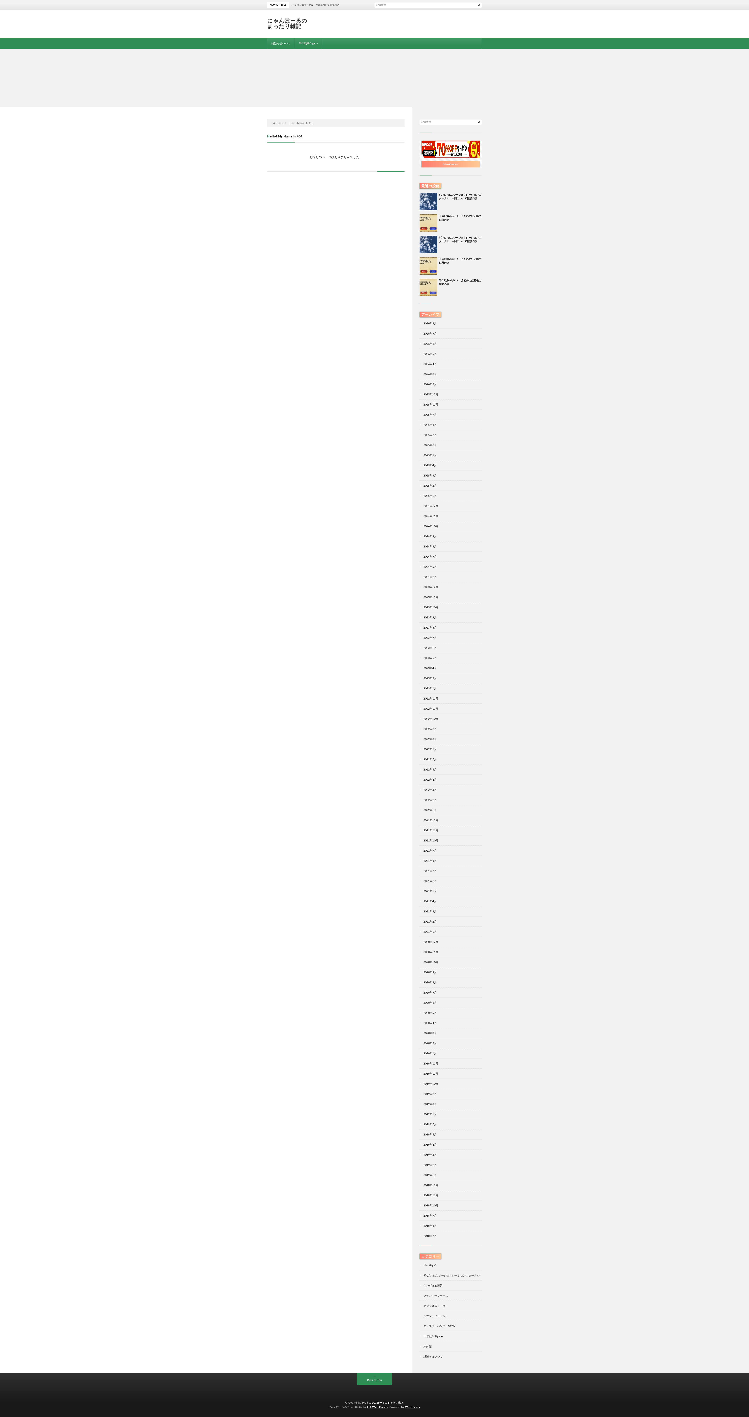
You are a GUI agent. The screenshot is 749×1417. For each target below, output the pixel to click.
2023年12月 (430, 587)
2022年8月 (430, 739)
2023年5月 (430, 658)
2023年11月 (430, 597)
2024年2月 (430, 576)
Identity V (429, 1265)
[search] (479, 5)
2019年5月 (430, 1134)
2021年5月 (430, 891)
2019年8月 (430, 1104)
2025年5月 (430, 455)
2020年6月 (430, 1002)
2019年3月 (430, 1154)
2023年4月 (430, 668)
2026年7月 (430, 333)
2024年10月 (430, 526)
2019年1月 (430, 1175)
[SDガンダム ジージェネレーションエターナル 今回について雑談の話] (428, 201)
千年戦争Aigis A (308, 43)
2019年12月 (430, 1063)
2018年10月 (430, 1205)
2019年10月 (430, 1083)
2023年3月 (430, 678)
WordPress (412, 1407)
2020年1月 (430, 1053)
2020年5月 (430, 1012)
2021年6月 (430, 881)
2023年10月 (430, 607)
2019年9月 (430, 1094)
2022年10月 (430, 718)
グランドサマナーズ (435, 1295)
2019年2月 (430, 1164)
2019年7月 (430, 1114)
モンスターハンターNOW (439, 1326)
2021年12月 (430, 820)
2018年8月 (430, 1225)
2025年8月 (430, 424)
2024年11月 (430, 516)
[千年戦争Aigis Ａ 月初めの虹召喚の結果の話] (428, 223)
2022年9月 (430, 729)
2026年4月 (430, 364)
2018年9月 (430, 1215)
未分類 (427, 1346)
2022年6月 (430, 759)
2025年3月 (430, 475)
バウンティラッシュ (435, 1316)
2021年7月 (430, 870)
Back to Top (374, 1380)
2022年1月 (430, 810)
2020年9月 (430, 972)
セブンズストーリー (435, 1305)
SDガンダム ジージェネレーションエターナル (451, 1275)
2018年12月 (430, 1185)
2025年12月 (430, 394)
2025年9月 (430, 414)
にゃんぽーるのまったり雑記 (287, 23)
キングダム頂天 (433, 1285)
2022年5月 (430, 769)
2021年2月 (430, 921)
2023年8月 (430, 627)
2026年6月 (430, 343)
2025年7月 (430, 435)
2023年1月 (430, 688)
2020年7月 (430, 992)
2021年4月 (430, 901)
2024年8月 (430, 546)
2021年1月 (430, 931)
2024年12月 (430, 505)
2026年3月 (430, 374)
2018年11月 (430, 1195)
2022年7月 (430, 749)
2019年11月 (430, 1073)
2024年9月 (430, 536)
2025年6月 (430, 445)
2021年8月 (430, 860)
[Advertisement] (374, 78)
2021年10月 (430, 840)
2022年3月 (430, 789)
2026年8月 (430, 323)
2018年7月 (430, 1235)
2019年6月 (430, 1124)
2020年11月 (430, 952)
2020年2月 (430, 1043)
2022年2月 (430, 799)
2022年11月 (430, 708)
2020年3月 (430, 1033)
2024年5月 (430, 566)
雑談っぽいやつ (280, 43)
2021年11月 (430, 830)
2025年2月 (430, 485)
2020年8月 (430, 982)
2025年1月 (430, 495)
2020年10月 (430, 962)
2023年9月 (430, 617)
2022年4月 (430, 779)
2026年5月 (430, 353)
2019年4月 (430, 1144)
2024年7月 (430, 556)
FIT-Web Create (377, 1407)
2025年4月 (430, 465)
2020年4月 (430, 1023)
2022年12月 (430, 698)
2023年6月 (430, 647)
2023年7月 (430, 637)
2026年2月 (430, 384)
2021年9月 (430, 850)
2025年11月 (430, 404)
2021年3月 (430, 911)
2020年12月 (430, 941)
